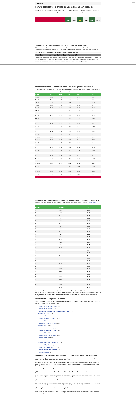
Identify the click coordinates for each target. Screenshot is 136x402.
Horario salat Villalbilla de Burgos (46, 328)
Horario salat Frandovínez (44, 316)
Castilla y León (39, 3)
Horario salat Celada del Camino (46, 347)
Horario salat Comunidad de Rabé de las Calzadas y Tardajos (53, 311)
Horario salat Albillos (43, 337)
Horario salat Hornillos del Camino (47, 323)
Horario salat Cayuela (43, 345)
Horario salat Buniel (43, 321)
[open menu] (133, 2)
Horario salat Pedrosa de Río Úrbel (47, 330)
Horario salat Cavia (43, 333)
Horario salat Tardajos (43, 313)
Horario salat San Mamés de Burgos (47, 318)
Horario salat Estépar (43, 340)
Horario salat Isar (42, 325)
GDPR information (39, 400)
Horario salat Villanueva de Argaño (47, 335)
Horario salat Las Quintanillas (45, 308)
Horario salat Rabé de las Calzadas (47, 306)
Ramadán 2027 (92, 202)
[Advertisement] (68, 34)
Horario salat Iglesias (43, 352)
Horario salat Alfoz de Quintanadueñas (48, 342)
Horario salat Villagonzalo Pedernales (47, 349)
